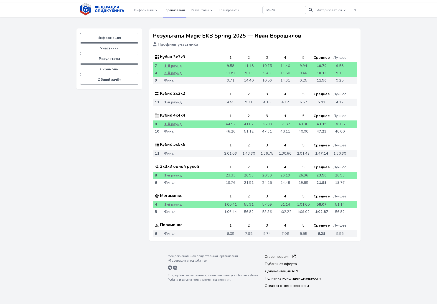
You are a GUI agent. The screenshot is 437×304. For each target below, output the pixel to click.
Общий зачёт (109, 79)
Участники (109, 48)
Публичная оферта (281, 263)
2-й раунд (173, 73)
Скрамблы (109, 69)
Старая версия (277, 256)
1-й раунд (173, 65)
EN (354, 10)
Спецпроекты (229, 10)
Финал (169, 80)
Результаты (109, 58)
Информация (109, 37)
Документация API (281, 271)
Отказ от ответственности (287, 285)
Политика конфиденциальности (293, 278)
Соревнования (174, 10)
